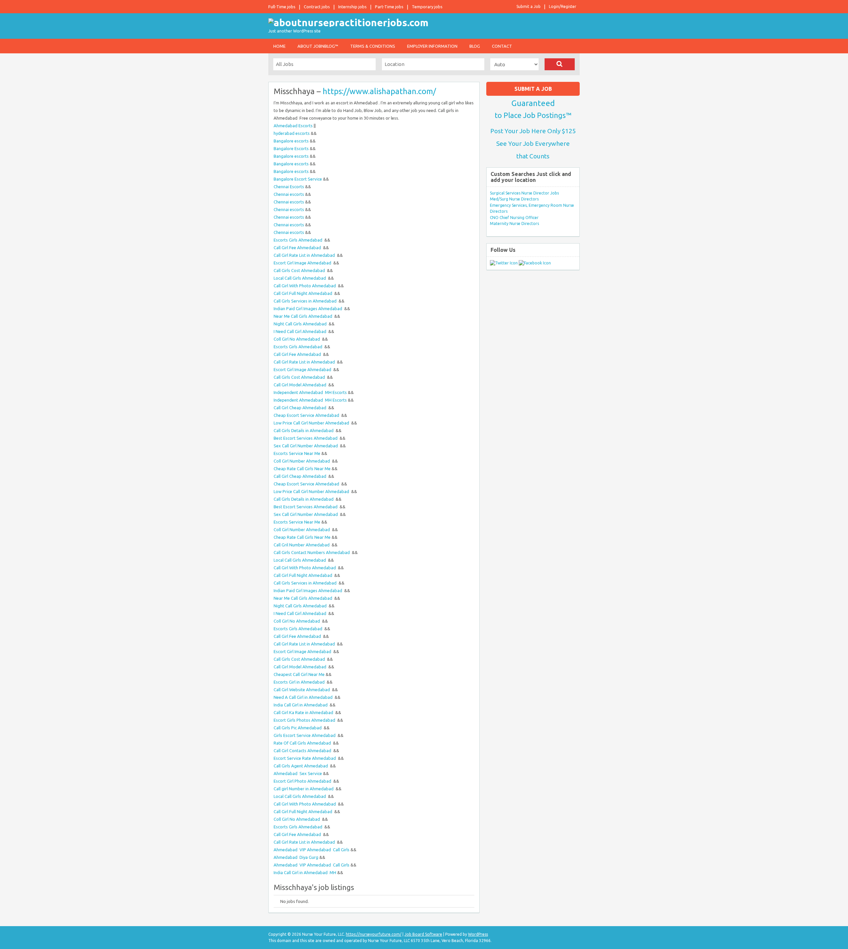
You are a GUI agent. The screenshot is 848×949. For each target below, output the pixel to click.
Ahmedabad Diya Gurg (296, 857)
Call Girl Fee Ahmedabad (298, 247)
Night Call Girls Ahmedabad (301, 323)
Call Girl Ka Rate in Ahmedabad (304, 712)
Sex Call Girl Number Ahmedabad (306, 445)
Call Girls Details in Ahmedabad (304, 430)
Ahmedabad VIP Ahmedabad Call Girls (311, 849)
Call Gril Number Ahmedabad (302, 544)
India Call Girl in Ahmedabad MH (305, 872)
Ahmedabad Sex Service (298, 773)
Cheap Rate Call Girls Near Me (302, 468)
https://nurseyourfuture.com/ (373, 934)
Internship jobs (352, 6)
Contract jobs (317, 6)
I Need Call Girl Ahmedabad (300, 331)
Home (279, 46)
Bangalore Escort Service (298, 179)
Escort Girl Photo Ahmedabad (303, 781)
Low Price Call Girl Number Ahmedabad (312, 422)
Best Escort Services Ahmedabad (306, 438)
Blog (474, 46)
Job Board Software (423, 934)
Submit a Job (528, 6)
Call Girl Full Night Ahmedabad (303, 293)
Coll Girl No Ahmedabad (297, 339)
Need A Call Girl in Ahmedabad (304, 697)
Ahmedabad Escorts (293, 125)
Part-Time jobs (389, 6)
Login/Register (562, 6)
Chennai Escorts (289, 186)
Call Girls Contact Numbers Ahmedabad (312, 552)
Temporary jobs (427, 6)
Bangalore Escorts (291, 148)
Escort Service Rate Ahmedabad (305, 758)
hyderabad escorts (292, 133)
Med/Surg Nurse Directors (514, 199)
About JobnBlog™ (317, 46)
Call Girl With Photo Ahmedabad (305, 285)
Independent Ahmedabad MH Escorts (310, 392)
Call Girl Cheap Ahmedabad (300, 407)
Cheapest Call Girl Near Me (299, 674)
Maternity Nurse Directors (514, 223)
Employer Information (432, 46)
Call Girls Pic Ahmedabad (298, 727)
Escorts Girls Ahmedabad (298, 240)
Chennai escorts (289, 194)
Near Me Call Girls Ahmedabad (303, 316)
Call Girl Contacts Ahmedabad (303, 750)
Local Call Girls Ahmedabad (300, 278)
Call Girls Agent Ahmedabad (301, 765)
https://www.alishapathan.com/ (379, 91)
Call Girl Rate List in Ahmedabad (305, 255)
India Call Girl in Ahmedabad (301, 704)
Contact (502, 46)
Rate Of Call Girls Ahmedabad (303, 743)
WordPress (478, 934)
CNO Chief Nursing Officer (514, 217)
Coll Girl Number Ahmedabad (302, 461)
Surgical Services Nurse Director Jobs (524, 193)
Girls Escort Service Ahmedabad (305, 735)
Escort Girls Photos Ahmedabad (305, 720)
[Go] (560, 64)
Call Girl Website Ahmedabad (302, 689)
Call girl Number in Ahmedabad (304, 788)
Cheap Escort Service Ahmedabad (307, 415)
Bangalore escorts (291, 141)
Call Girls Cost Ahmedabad (300, 270)
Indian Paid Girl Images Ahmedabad (308, 308)
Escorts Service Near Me (297, 453)
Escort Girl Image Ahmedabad (303, 262)
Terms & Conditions (372, 46)
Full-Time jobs (281, 6)
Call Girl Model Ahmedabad (300, 384)
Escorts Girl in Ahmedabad (300, 682)
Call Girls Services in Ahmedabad (306, 301)
